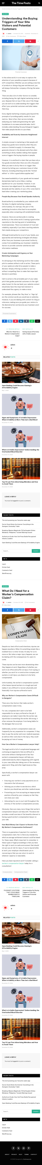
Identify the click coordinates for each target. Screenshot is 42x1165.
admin (9, 33)
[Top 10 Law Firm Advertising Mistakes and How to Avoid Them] (21, 468)
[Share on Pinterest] (30, 41)
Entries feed (6, 567)
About (7, 1154)
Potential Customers (9, 313)
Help (20, 1154)
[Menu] (3, 3)
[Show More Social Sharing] (38, 41)
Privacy (14, 1154)
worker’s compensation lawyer (13, 863)
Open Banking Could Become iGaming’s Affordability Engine (21, 542)
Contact (34, 1154)
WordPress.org (6, 573)
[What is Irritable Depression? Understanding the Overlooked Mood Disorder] (21, 436)
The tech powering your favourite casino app (16, 520)
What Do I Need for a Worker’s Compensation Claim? (12, 334)
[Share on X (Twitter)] (18, 41)
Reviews (5, 14)
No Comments (12, 36)
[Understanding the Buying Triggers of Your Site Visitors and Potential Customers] (21, 57)
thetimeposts (27, 1159)
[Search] (39, 3)
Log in (4, 564)
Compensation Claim (20, 872)
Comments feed (7, 570)
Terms (26, 1154)
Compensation (7, 872)
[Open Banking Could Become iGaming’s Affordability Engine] (21, 372)
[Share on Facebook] (7, 41)
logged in (15, 501)
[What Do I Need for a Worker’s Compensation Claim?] (21, 626)
